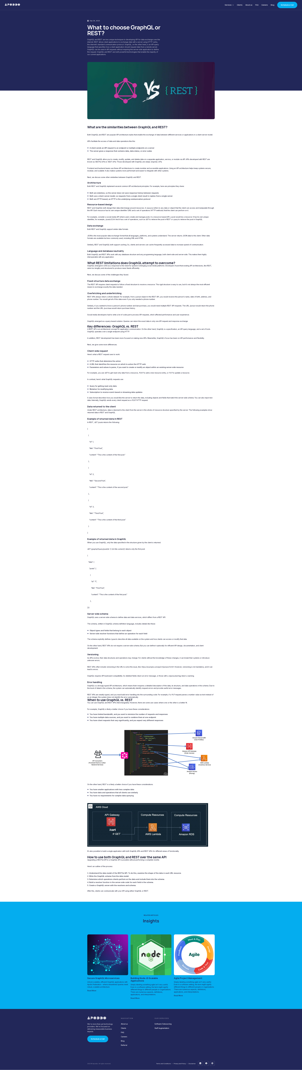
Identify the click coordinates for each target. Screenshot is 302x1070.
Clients (239, 5)
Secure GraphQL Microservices (103, 978)
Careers (264, 5)
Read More (91, 991)
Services (228, 5)
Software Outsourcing (163, 1024)
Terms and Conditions (163, 1063)
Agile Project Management (188, 978)
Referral (124, 1045)
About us (248, 5)
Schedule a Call (287, 5)
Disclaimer (192, 1063)
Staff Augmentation (162, 1028)
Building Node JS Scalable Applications (144, 979)
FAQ (256, 5)
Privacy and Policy (180, 1063)
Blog (272, 5)
